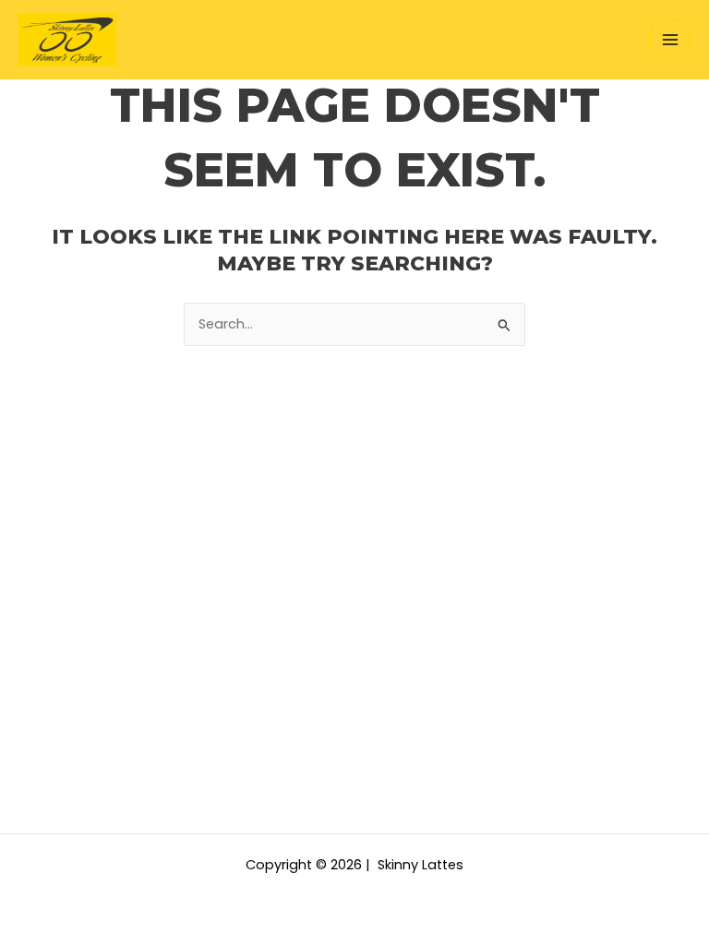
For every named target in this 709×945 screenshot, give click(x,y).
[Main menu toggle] (670, 39)
